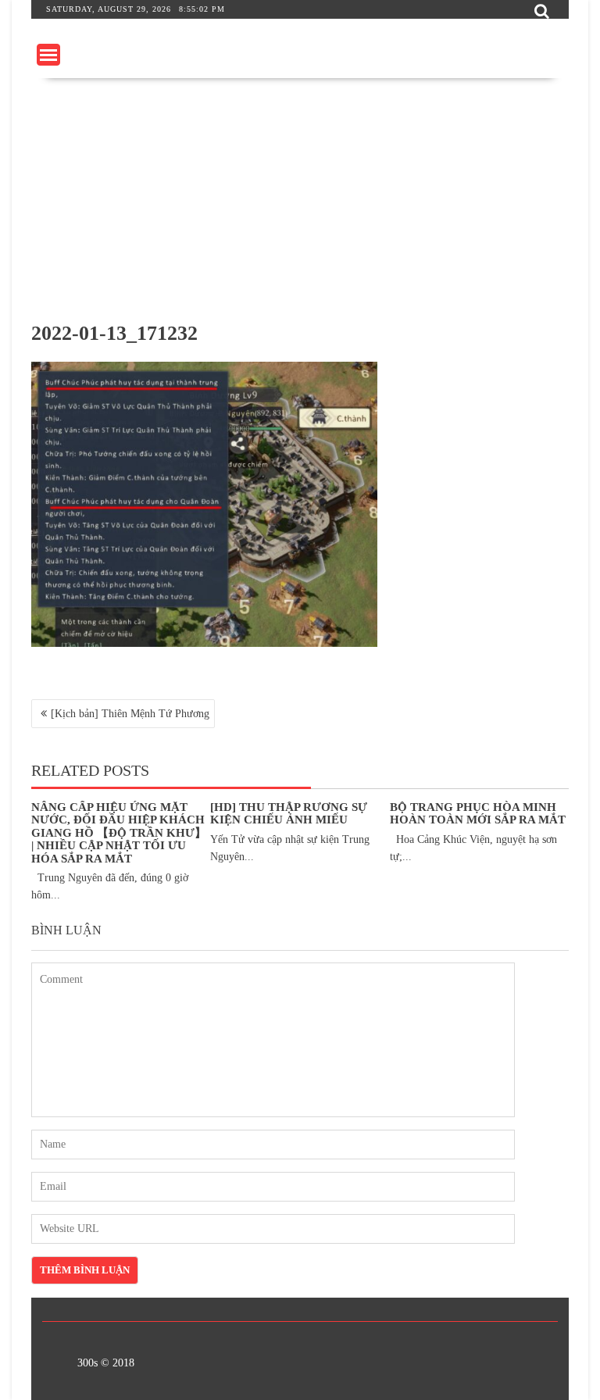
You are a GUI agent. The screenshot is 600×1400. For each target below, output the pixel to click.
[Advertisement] (300, 195)
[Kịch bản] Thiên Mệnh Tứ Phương (130, 714)
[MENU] (48, 55)
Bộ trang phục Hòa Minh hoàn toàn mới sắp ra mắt (478, 814)
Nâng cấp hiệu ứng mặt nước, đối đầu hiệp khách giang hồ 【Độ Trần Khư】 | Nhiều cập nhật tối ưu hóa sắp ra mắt (118, 833)
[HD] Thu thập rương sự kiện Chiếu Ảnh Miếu (288, 814)
